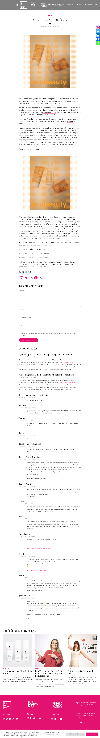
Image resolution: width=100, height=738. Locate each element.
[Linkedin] (31, 278)
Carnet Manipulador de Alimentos (34, 395)
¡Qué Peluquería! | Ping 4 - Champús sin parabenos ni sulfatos (46, 354)
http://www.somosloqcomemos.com (38, 570)
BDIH (36, 231)
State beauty (24, 534)
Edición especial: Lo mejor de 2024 (81, 672)
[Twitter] (26, 278)
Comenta (22, 291)
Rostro (6, 668)
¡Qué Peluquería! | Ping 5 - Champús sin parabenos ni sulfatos (46, 374)
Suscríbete (80, 722)
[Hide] (99, 47)
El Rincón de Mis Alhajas (30, 443)
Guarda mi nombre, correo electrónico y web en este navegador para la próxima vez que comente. (48, 334)
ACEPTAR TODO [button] (91, 734)
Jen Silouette (24, 595)
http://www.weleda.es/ (68, 362)
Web (20, 325)
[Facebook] (36, 278)
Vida (37, 668)
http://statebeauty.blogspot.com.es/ (38, 548)
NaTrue (50, 236)
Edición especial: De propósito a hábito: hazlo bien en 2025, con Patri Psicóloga (49, 673)
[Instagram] (21, 278)
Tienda (79, 5)
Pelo (50, 16)
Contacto (89, 5)
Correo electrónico (25, 317)
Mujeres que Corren (49, 112)
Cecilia (22, 553)
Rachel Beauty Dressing (29, 457)
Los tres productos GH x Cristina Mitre (17, 672)
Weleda (64, 108)
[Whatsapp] (40, 278)
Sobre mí (70, 5)
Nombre (22, 309)
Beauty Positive (26, 484)
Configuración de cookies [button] (76, 734)
